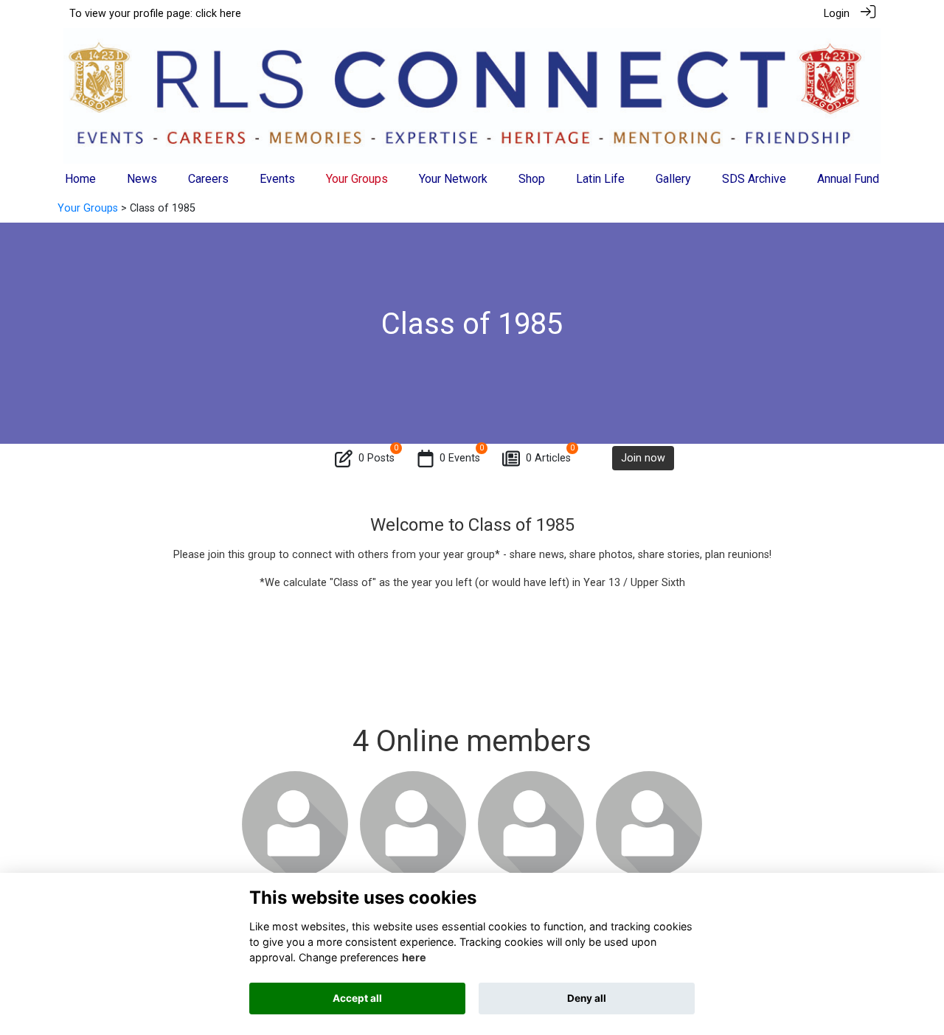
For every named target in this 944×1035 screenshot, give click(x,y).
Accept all (357, 998)
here (414, 957)
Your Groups (88, 208)
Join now (643, 458)
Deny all (586, 998)
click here (218, 13)
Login (837, 13)
